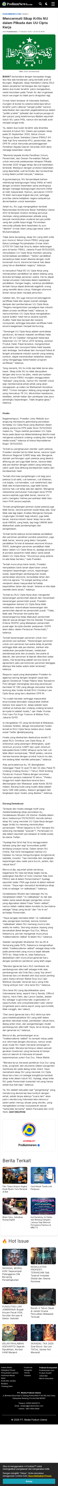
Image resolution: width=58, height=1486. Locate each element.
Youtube (27, 1375)
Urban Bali (43, 1376)
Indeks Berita (6, 1367)
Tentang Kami (7, 1386)
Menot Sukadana (46, 1378)
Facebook (28, 1367)
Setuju (29, 1481)
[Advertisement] (29, 1454)
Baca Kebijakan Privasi (39, 1476)
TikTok (27, 1373)
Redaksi (4, 1384)
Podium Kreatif (45, 1373)
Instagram (28, 1370)
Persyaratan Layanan (9, 1373)
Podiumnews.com (46, 1370)
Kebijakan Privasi (8, 1370)
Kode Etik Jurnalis (8, 1381)
